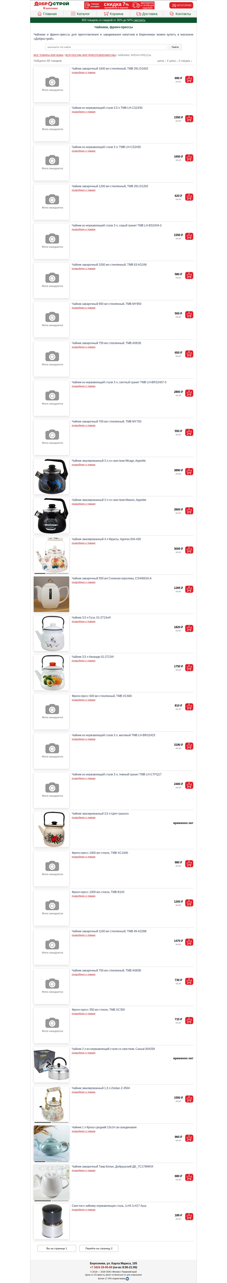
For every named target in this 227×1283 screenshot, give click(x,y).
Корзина (116, 14)
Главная (50, 14)
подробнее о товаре (83, 72)
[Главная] (51, 4)
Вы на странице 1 (56, 1248)
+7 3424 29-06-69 (101, 1267)
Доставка (149, 14)
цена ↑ (161, 60)
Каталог (83, 14)
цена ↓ (173, 60)
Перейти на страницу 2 (98, 1248)
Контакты (183, 14)
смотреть (139, 20)
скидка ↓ (186, 60)
